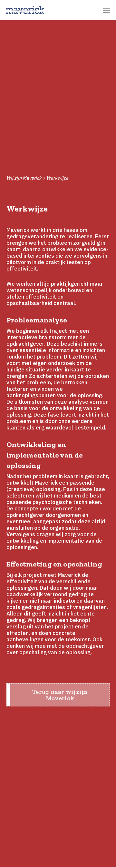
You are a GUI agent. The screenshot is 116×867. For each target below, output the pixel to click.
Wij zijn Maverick (24, 178)
